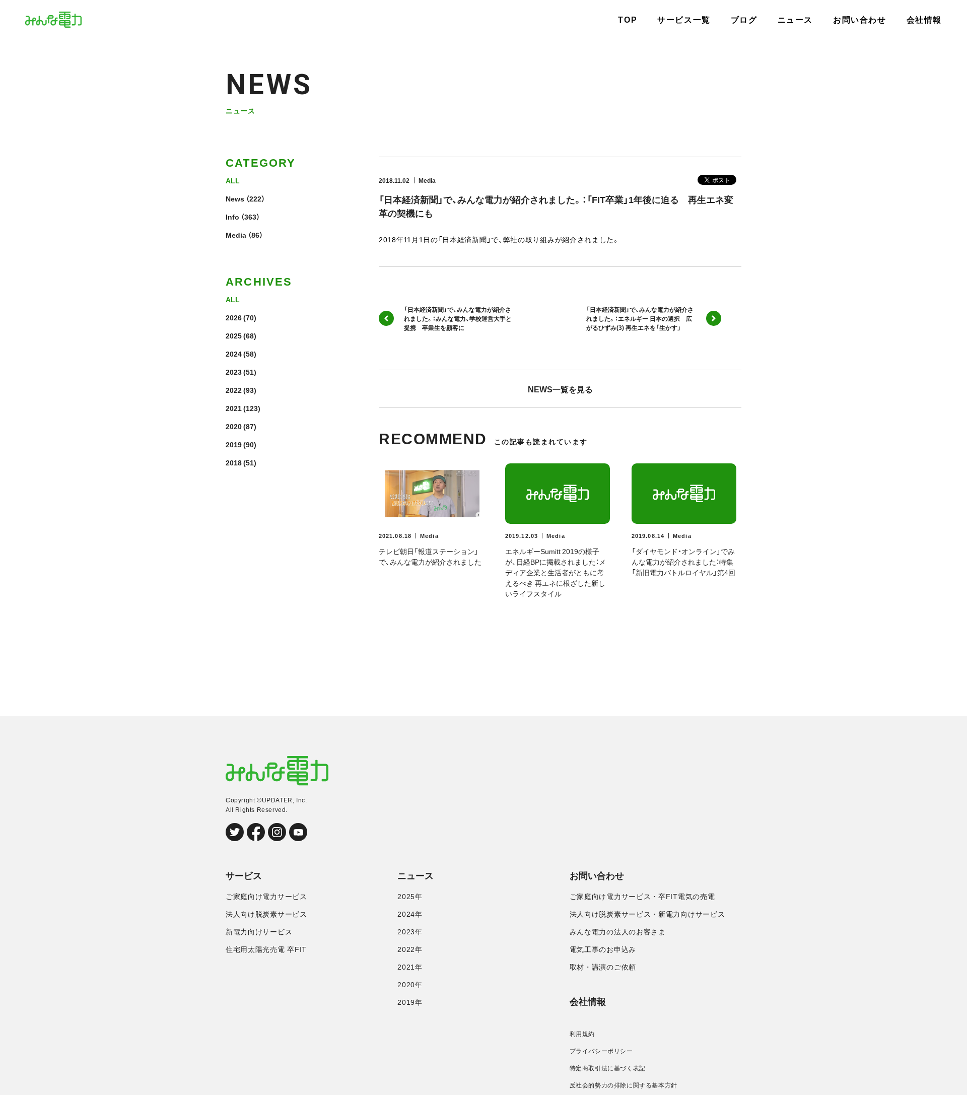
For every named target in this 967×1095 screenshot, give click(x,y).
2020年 (410, 985)
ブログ (744, 20)
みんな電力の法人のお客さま (618, 932)
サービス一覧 (684, 20)
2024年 (410, 914)
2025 (234, 335)
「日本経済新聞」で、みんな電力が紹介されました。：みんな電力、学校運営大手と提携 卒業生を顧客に (458, 318)
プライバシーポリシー (601, 1051)
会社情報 (924, 20)
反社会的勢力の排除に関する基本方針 (623, 1085)
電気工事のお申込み (603, 949)
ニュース (795, 20)
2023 (234, 372)
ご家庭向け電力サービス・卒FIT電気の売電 (642, 897)
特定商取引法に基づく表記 (608, 1068)
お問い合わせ (859, 20)
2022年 (410, 949)
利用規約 (582, 1034)
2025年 (410, 897)
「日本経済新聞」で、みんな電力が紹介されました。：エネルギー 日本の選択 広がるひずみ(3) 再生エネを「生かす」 (640, 318)
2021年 (410, 967)
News (235, 198)
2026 (234, 317)
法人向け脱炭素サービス (266, 914)
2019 (234, 444)
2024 (234, 354)
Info (232, 217)
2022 (234, 390)
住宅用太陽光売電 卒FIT (266, 949)
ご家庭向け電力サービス (266, 897)
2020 (234, 426)
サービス (244, 876)
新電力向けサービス (259, 932)
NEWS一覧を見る (560, 389)
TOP (627, 20)
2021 (234, 408)
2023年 (410, 932)
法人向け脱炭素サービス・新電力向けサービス (647, 914)
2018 (234, 462)
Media (236, 235)
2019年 (410, 1002)
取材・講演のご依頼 (603, 967)
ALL (233, 180)
